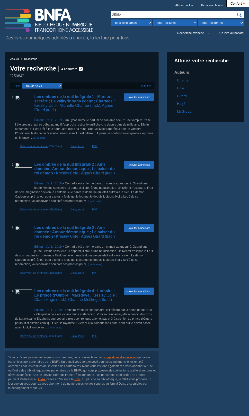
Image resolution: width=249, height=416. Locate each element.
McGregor (185, 111)
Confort (238, 3)
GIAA (41, 379)
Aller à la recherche (212, 5)
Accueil (14, 58)
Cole (180, 88)
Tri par (16, 85)
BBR (77, 379)
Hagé (181, 104)
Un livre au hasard (231, 33)
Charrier (183, 80)
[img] (239, 15)
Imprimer (146, 85)
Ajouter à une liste (139, 97)
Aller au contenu (184, 5)
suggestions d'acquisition (120, 357)
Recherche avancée (190, 33)
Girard (182, 96)
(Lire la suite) (39, 137)
